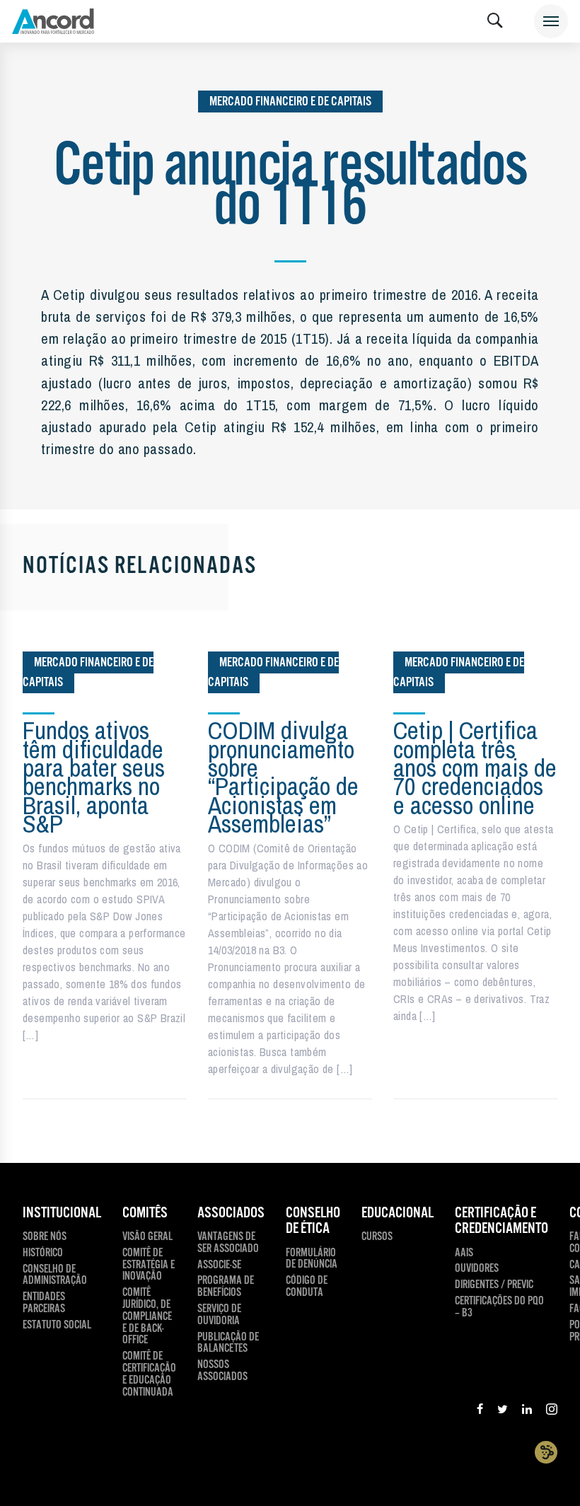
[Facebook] (480, 1411)
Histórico (43, 1254)
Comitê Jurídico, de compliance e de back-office (147, 1317)
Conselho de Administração (55, 1276)
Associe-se (219, 1266)
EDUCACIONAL (397, 1213)
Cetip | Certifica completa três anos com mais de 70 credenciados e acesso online (475, 768)
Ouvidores (477, 1269)
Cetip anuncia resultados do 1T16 (290, 187)
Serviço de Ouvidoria (219, 1316)
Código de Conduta (306, 1287)
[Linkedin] (527, 1411)
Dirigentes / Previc (494, 1286)
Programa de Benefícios (225, 1287)
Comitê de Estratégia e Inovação (148, 1265)
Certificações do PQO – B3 (499, 1308)
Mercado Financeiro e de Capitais (290, 101)
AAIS (464, 1254)
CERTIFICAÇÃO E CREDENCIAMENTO (501, 1221)
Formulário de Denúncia (311, 1260)
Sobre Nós (44, 1238)
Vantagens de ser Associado (228, 1244)
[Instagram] (551, 1411)
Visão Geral (147, 1238)
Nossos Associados (222, 1372)
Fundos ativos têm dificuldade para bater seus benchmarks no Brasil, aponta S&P (94, 777)
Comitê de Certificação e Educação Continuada (149, 1374)
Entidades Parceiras (44, 1304)
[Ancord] (53, 21)
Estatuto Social (57, 1326)
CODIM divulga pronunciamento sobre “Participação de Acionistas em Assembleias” (283, 777)
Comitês (145, 1213)
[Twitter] (502, 1411)
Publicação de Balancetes (228, 1344)
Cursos (377, 1238)
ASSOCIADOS (231, 1213)
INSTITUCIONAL (62, 1213)
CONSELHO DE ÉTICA (313, 1221)
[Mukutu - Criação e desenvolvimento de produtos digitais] (546, 1452)
